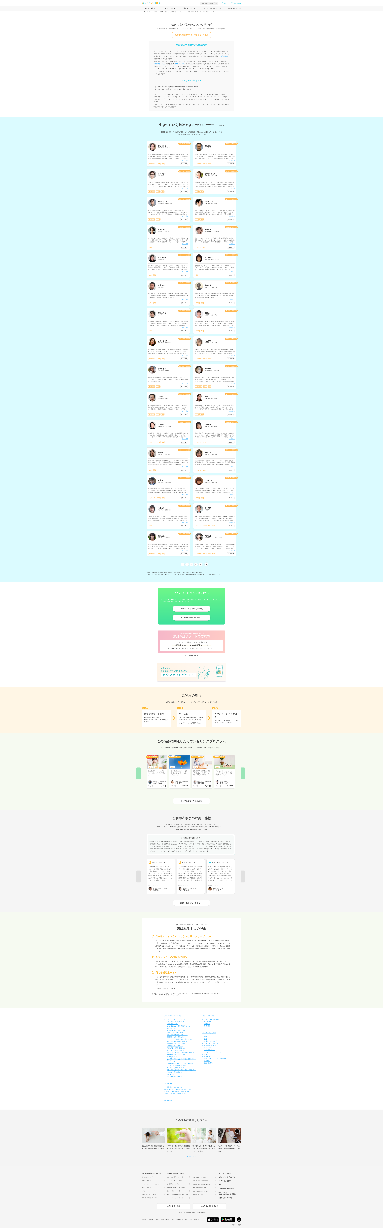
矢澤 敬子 (208, 229)
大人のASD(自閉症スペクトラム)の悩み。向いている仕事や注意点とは (229, 1148)
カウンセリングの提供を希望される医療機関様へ (191, 1212)
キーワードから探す (209, 1033)
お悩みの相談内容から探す (173, 1015)
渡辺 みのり (162, 257)
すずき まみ (162, 369)
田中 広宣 (208, 508)
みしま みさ (209, 480)
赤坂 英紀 (208, 146)
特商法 (157, 1219)
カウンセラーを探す (148, 8)
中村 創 (160, 396)
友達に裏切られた (159, 64)
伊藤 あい (208, 396)
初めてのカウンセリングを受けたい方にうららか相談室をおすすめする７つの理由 (203, 1148)
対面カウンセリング (234, 8)
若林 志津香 (162, 313)
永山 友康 (208, 285)
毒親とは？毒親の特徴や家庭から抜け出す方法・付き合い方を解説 (153, 1147)
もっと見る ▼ (191, 1156)
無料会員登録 (237, 3)
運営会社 (144, 1219)
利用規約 (151, 1219)
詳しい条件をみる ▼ (191, 655)
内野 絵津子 (209, 536)
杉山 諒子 (208, 424)
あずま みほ (209, 201)
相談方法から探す (208, 1015)
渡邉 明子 (161, 229)
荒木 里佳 (161, 536)
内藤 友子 (161, 508)
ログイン (226, 3)
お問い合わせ (165, 1219)
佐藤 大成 (161, 285)
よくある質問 (188, 1219)
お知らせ (196, 1219)
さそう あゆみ (162, 341)
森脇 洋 (160, 480)
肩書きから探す (169, 1100)
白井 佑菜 (161, 424)
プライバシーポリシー (177, 1219)
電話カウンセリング (190, 8)
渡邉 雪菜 (208, 369)
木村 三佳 (208, 452)
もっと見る (185, 160)
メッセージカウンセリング (212, 8)
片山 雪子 (208, 341)
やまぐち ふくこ (163, 201)
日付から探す (168, 1083)
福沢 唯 (160, 452)
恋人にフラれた (179, 64)
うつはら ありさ (210, 174)
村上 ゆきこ (162, 146)
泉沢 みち (208, 313)
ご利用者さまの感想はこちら (164, 988)
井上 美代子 (209, 257)
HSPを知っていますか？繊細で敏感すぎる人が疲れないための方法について (178, 1148)
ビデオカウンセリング (169, 8)
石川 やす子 (162, 174)
